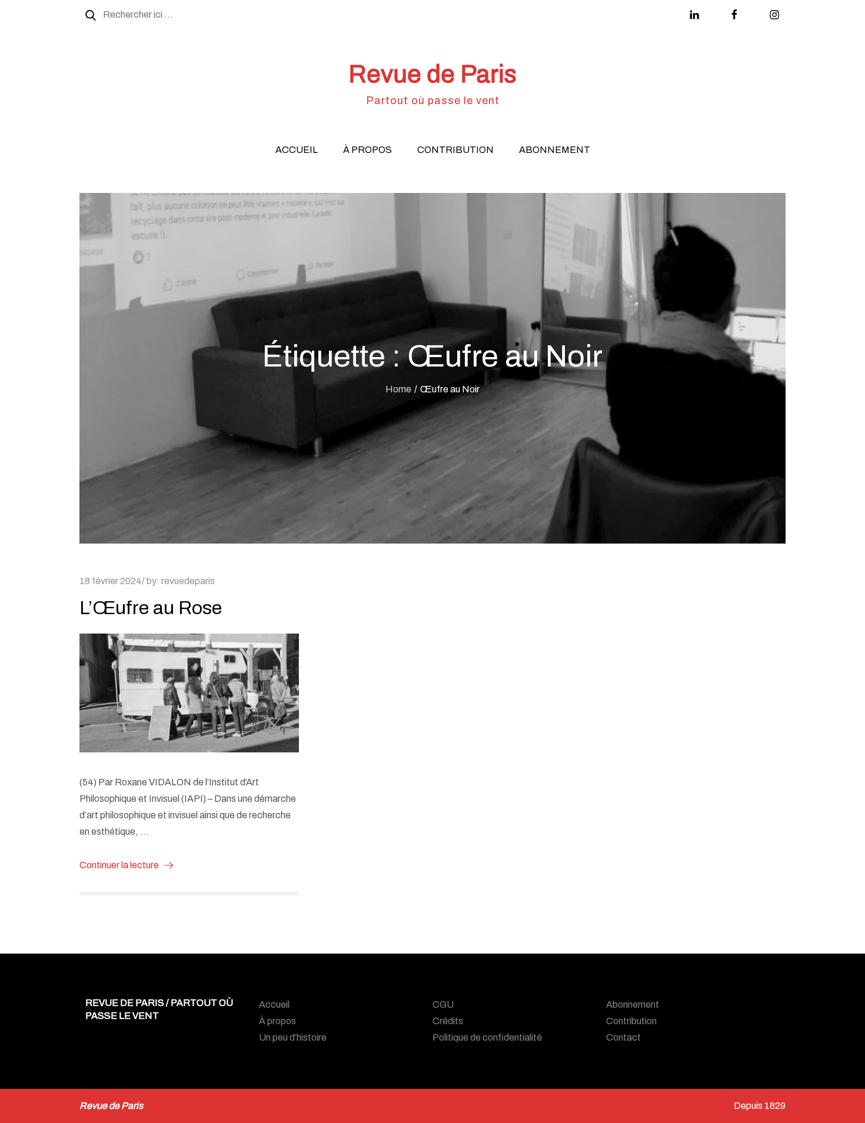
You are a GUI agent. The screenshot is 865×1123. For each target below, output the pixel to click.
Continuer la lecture (119, 865)
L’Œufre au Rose (150, 608)
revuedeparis (188, 581)
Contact (623, 1037)
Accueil (296, 150)
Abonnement (554, 150)
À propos (367, 150)
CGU (443, 1004)
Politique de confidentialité (487, 1037)
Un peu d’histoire (293, 1037)
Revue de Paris (432, 74)
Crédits (447, 1021)
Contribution (455, 150)
